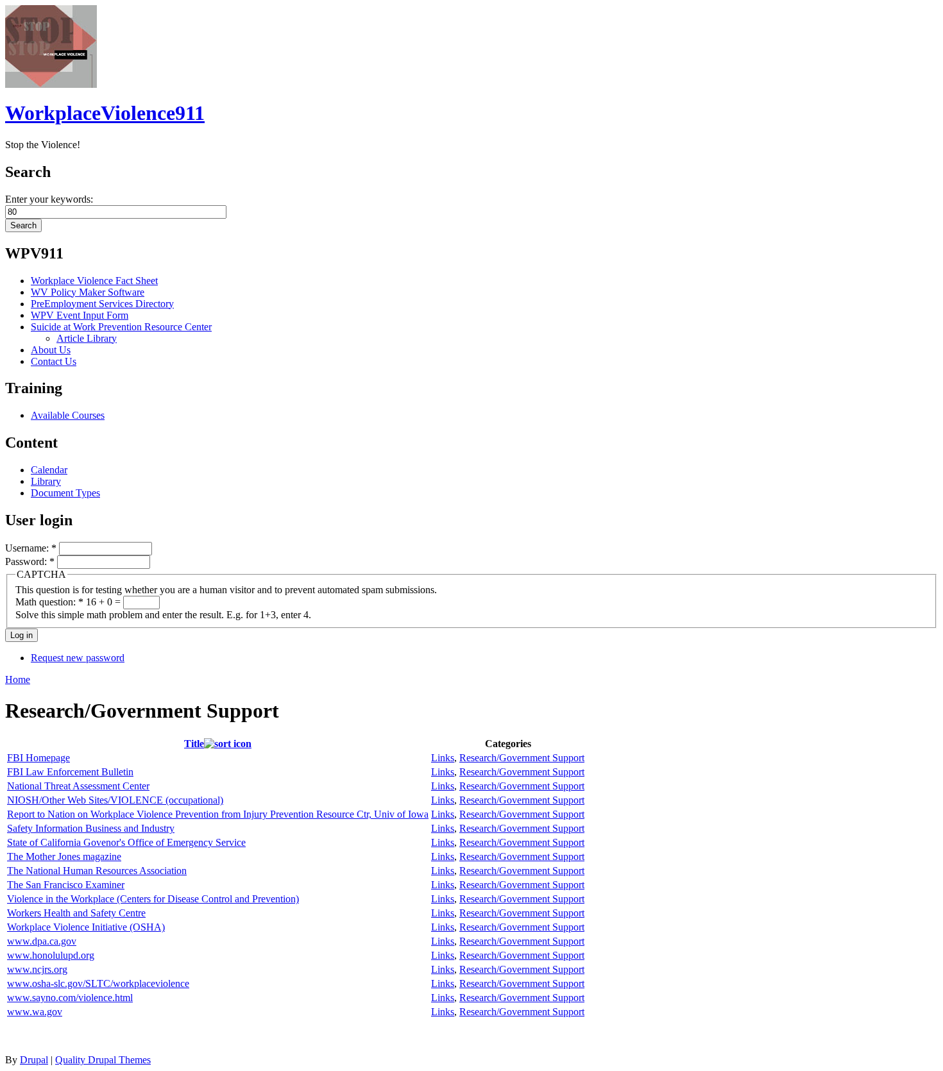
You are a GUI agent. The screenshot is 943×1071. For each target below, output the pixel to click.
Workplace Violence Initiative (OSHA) (86, 927)
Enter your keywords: (49, 199)
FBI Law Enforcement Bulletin (70, 771)
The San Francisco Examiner (65, 884)
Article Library (86, 338)
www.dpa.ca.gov (41, 941)
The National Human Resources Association (97, 870)
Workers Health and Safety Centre (76, 912)
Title (194, 743)
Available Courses (68, 415)
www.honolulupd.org (50, 955)
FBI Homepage (38, 757)
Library (46, 481)
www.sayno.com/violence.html (70, 997)
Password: (30, 561)
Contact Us (53, 361)
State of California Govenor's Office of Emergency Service (126, 842)
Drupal (34, 1059)
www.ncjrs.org (37, 969)
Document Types (65, 492)
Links (442, 757)
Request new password (77, 657)
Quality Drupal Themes (103, 1059)
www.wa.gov (34, 1011)
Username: (30, 548)
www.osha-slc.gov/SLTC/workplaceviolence (98, 983)
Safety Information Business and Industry (90, 828)
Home (17, 679)
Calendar (49, 469)
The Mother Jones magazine (64, 856)
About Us (51, 349)
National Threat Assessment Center (78, 785)
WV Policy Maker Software (87, 292)
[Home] (51, 84)
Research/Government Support (521, 757)
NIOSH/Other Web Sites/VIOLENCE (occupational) (115, 800)
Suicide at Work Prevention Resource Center (121, 326)
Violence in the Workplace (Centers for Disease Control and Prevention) (153, 898)
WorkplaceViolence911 (105, 112)
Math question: (49, 601)
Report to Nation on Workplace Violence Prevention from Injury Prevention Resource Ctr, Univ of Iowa (218, 814)
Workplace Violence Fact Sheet (94, 280)
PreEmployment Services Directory (102, 303)
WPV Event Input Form (79, 315)
